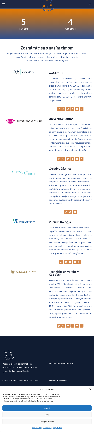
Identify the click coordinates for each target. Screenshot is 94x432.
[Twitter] (68, 109)
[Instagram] (81, 109)
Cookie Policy (36, 428)
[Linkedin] (72, 109)
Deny (47, 415)
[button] (90, 389)
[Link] (59, 109)
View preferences (47, 421)
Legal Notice (57, 428)
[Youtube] (77, 109)
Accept (47, 408)
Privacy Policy (47, 428)
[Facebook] (63, 109)
